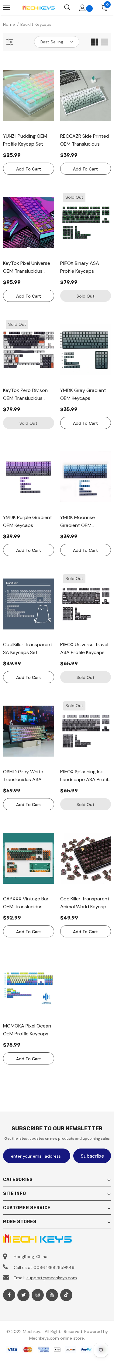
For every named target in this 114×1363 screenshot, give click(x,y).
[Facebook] (9, 1295)
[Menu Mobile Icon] (6, 7)
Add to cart (28, 169)
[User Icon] (82, 8)
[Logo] (38, 7)
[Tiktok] (66, 1295)
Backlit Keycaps (35, 24)
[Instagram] (38, 1295)
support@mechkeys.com (51, 1277)
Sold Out (86, 296)
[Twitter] (23, 1295)
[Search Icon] (67, 8)
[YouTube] (52, 1295)
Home (9, 24)
